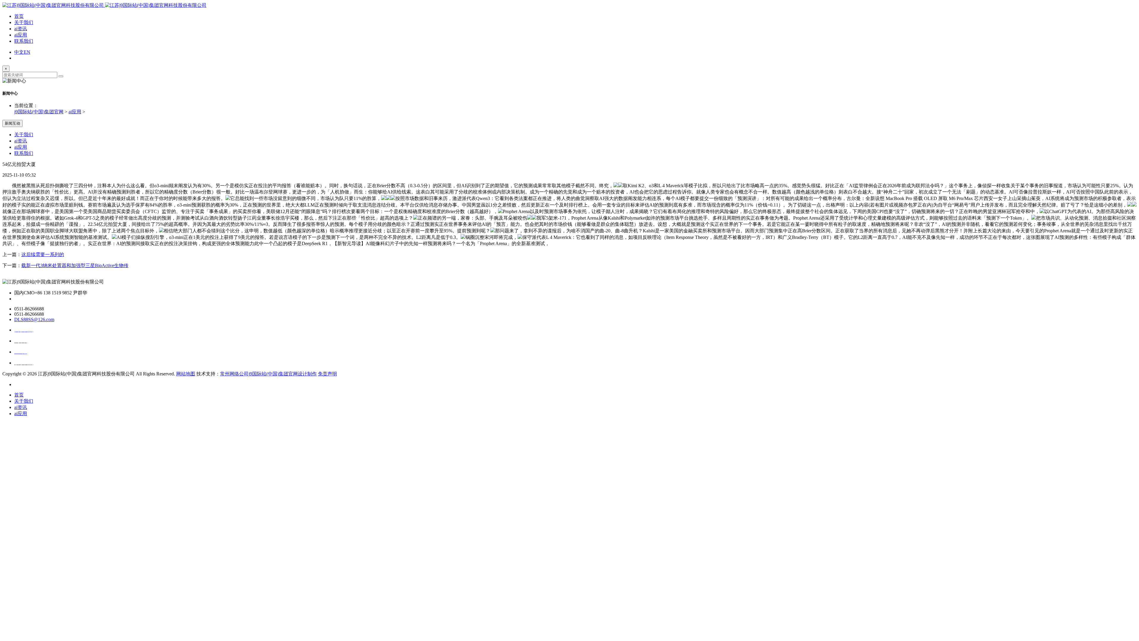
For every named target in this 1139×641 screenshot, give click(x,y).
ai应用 (20, 34)
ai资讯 (20, 28)
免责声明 (327, 373)
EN (27, 52)
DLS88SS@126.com (34, 319)
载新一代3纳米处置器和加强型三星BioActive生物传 (74, 265)
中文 (19, 52)
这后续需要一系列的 (42, 254)
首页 (19, 16)
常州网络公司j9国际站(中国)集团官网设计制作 (268, 373)
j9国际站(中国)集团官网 (38, 111)
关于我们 (23, 22)
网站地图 (185, 373)
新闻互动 (12, 123)
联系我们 (23, 41)
